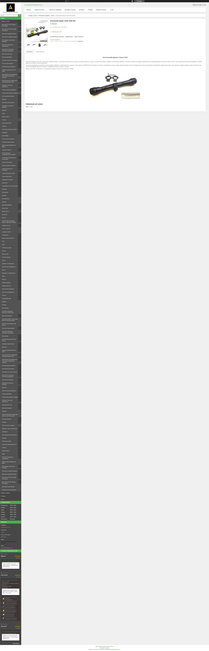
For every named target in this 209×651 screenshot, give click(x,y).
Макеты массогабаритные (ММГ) (9, 145)
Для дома (4, 189)
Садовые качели (6, 232)
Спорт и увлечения (7, 162)
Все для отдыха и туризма (9, 165)
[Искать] (19, 15)
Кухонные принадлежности (9, 444)
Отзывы (3, 496)
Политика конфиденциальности (112, 649)
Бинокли (4, 110)
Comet (52, 15)
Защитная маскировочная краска (9, 324)
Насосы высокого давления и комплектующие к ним (9, 81)
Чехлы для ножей (6, 123)
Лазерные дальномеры (8, 142)
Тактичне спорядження (8, 292)
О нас (2, 499)
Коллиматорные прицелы (8, 66)
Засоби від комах (6, 298)
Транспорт (5, 183)
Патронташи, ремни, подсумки (10, 93)
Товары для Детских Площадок (7, 169)
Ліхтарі (4, 251)
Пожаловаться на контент (99, 649)
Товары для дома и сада (8, 173)
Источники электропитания (9, 129)
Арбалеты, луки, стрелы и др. (9, 428)
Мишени (4, 99)
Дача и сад (5, 208)
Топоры (4, 120)
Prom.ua (112, 646)
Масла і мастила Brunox (8, 238)
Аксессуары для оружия (8, 96)
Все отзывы (16, 643)
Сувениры (4, 132)
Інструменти (5, 235)
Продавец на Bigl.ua (104, 648)
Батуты (4, 217)
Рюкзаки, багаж (6, 257)
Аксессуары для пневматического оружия (8, 153)
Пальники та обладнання (8, 273)
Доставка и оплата (70, 9)
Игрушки (4, 202)
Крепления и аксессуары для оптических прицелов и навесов (9, 76)
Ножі (3, 241)
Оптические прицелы (7, 63)
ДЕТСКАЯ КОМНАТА (7, 205)
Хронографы (5, 135)
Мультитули (5, 254)
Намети (4, 279)
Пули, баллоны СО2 (7, 54)
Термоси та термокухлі (8, 263)
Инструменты (5, 198)
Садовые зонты (6, 225)
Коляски (4, 195)
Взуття (4, 270)
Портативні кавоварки (8, 289)
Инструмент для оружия (8, 486)
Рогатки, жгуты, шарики (8, 139)
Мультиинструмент (7, 316)
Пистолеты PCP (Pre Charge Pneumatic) (9, 29)
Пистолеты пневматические (9, 37)
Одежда (4, 126)
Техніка (4, 295)
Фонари (4, 305)
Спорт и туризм (6, 228)
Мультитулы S (5, 116)
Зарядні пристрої (6, 285)
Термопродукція (6, 282)
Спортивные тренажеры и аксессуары (9, 158)
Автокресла (5, 192)
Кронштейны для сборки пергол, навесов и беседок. (9, 221)
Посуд (3, 260)
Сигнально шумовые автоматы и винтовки (8, 311)
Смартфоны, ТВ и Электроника (10, 186)
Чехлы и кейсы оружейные (9, 90)
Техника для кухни (7, 176)
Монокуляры (5, 308)
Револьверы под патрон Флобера (8, 40)
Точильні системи (6, 247)
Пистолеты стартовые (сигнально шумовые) (8, 50)
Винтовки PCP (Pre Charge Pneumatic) (8, 25)
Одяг (3, 244)
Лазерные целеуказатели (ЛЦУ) (9, 70)
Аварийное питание (7, 179)
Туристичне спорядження (8, 266)
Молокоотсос (5, 211)
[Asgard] (10, 7)
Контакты (81, 9)
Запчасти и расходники (8, 102)
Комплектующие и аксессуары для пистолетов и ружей (10, 319)
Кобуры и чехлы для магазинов (7, 85)
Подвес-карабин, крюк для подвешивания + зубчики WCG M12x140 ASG (10, 565)
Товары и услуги (5, 21)
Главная (28, 9)
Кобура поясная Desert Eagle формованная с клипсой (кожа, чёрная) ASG (10, 637)
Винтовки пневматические (9, 33)
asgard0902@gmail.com (7, 548)
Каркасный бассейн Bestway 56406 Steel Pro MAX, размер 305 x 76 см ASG (10, 592)
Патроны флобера (7, 57)
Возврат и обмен (5, 493)
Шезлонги (4, 214)
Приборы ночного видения (9, 490)
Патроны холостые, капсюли (9, 60)
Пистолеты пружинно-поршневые (8, 45)
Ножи (3, 113)
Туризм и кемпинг (6, 150)
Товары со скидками (55, 9)
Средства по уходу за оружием (7, 106)
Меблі (3, 276)
